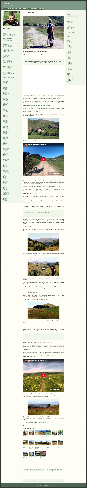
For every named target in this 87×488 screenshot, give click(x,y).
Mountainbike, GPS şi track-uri (56, 480)
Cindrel (30, 469)
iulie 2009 (5, 198)
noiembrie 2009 (6, 193)
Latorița (69, 62)
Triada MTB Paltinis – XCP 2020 (9, 50)
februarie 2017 (6, 117)
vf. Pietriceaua (61, 472)
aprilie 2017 (5, 115)
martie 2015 (5, 138)
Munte (36, 469)
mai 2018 (5, 106)
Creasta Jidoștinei (6, 41)
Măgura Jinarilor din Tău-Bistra (31, 447)
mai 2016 (5, 125)
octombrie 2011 (6, 172)
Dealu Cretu (48, 470)
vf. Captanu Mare (41, 472)
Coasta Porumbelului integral (31, 436)
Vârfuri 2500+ (26, 8)
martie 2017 (5, 116)
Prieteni (69, 52)
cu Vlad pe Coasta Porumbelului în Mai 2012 (42, 101)
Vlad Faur (48, 469)
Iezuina (44, 471)
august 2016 (5, 121)
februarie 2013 (6, 159)
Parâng (68, 26)
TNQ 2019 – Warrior (7, 72)
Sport (41, 469)
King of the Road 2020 (7, 49)
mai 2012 (5, 166)
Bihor (69, 56)
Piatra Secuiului (70, 28)
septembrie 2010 (6, 183)
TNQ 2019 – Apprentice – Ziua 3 (9, 73)
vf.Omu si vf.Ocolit (70, 32)
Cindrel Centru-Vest (60, 447)
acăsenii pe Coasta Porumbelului (37, 436)
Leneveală (70, 48)
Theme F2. (48, 485)
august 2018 (5, 103)
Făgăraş (70, 59)
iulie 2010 (5, 186)
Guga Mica (37, 471)
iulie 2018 (5, 104)
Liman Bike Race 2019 (7, 65)
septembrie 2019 (6, 94)
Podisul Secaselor (59, 471)
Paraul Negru (49, 471)
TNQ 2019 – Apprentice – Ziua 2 (9, 74)
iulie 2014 (5, 143)
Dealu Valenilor (28, 471)
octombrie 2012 (6, 160)
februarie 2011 (6, 182)
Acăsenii (7, 4)
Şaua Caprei (69, 29)
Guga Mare (33, 471)
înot (69, 79)
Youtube (51, 469)
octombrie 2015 (6, 130)
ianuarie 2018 (5, 109)
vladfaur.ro (5, 29)
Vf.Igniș (4, 39)
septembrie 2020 (6, 86)
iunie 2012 (5, 165)
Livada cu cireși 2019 (7, 68)
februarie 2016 (6, 128)
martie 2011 (5, 181)
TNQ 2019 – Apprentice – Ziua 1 (9, 76)
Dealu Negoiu (52, 470)
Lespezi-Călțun (70, 22)
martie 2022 (5, 81)
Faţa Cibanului (31, 456)
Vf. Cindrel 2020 (6, 44)
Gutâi (69, 61)
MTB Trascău (11, 8)
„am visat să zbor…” (7, 56)
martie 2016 (5, 127)
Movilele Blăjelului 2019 (7, 66)
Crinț (44, 470)
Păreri (69, 51)
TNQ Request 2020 (6, 52)
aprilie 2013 (5, 156)
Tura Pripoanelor (60, 436)
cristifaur (28, 14)
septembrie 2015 (6, 131)
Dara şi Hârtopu (70, 21)
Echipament (70, 44)
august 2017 (5, 111)
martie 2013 (5, 158)
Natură (68, 73)
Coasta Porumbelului (33, 470)
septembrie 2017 (6, 110)
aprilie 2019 (5, 99)
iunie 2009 (5, 199)
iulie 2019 (5, 95)
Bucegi (69, 57)
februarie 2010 (6, 192)
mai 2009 (5, 200)
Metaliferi (70, 63)
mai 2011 (5, 178)
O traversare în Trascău (7, 45)
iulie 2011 (5, 176)
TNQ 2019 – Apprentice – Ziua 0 (9, 77)
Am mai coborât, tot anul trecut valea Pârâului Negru (34, 108)
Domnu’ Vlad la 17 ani (7, 55)
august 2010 (5, 184)
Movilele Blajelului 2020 (7, 40)
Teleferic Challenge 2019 (8, 62)
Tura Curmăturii (25, 457)
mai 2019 (5, 98)
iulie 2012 (5, 164)
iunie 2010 (5, 187)
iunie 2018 (5, 105)
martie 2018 (5, 108)
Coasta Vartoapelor (40, 470)
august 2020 (5, 87)
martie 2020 (5, 92)
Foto (33, 469)
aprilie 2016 (5, 126)
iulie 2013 (5, 154)
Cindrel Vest (54, 446)
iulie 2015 (5, 133)
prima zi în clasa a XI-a (7, 38)
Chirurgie (5, 57)
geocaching (70, 78)
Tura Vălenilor (37, 348)
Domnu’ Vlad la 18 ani (7, 32)
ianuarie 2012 (5, 170)
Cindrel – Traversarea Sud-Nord (37, 447)
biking (28, 469)
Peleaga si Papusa (70, 27)
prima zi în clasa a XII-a (7, 30)
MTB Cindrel (18, 8)
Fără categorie (69, 41)
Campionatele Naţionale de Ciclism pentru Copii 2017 (42, 458)
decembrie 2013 (6, 148)
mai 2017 (5, 114)
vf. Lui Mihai (57, 472)
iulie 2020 (5, 88)
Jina (46, 471)
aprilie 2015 (5, 137)
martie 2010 (5, 191)
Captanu (57, 469)
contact (40, 8)
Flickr (71, 46)
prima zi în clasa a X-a (7, 60)
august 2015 (5, 132)
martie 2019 (5, 100)
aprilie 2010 (5, 189)
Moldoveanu (69, 23)
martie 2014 (5, 147)
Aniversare (69, 40)
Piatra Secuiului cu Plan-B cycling (9, 35)
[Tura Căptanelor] (43, 128)
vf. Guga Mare (52, 472)
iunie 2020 (5, 89)
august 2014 (5, 142)
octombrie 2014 (6, 139)
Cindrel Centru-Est (37, 457)
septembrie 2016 (6, 120)
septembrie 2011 (6, 173)
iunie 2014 (5, 144)
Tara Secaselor (32, 472)
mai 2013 (5, 155)
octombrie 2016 (6, 119)
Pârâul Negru (25, 435)
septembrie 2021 (6, 82)
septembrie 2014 (6, 141)
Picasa (39, 469)
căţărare (70, 76)
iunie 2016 (5, 123)
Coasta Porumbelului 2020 (42, 436)
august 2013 (5, 153)
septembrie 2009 (6, 195)
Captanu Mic (27, 470)
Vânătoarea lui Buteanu (71, 31)
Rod (29, 472)
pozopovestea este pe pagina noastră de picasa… (38, 422)
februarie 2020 (6, 93)
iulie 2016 (5, 122)
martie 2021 (5, 83)
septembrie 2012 (6, 161)
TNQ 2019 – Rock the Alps (8, 61)
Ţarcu (69, 70)
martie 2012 (5, 169)
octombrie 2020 (6, 84)
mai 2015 (5, 136)
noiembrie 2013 (6, 149)
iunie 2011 (5, 177)
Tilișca (36, 472)
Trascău (69, 72)
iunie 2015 (5, 134)
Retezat (69, 68)
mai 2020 (5, 91)
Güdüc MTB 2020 (6, 51)
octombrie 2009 (6, 194)
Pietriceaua (54, 471)
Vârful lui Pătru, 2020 (7, 48)
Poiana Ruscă (71, 67)
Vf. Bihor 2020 (5, 33)
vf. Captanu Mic (46, 472)
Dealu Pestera (57, 470)
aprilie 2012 (5, 167)
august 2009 (5, 197)
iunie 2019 (5, 97)
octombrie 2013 (6, 150)
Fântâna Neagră (47, 447)
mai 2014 (5, 145)
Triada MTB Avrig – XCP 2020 (8, 37)
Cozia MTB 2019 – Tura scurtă (8, 71)
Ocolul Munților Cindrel (48, 436)
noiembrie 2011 (6, 171)
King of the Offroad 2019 (7, 63)
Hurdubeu (40, 471)
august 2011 (5, 175)
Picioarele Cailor (24, 447)
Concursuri (34, 8)
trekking (69, 80)
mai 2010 (5, 188)
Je (34, 469)
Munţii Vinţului (71, 64)
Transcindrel (5, 43)
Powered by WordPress (41, 485)
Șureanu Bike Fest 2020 (7, 46)
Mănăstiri (70, 50)
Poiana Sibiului (25, 472)
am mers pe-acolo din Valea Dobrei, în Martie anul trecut (37, 105)
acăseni (4, 8)
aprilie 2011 (5, 180)
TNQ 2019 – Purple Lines (8, 67)
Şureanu (70, 69)
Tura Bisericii (42, 446)
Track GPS (44, 469)
